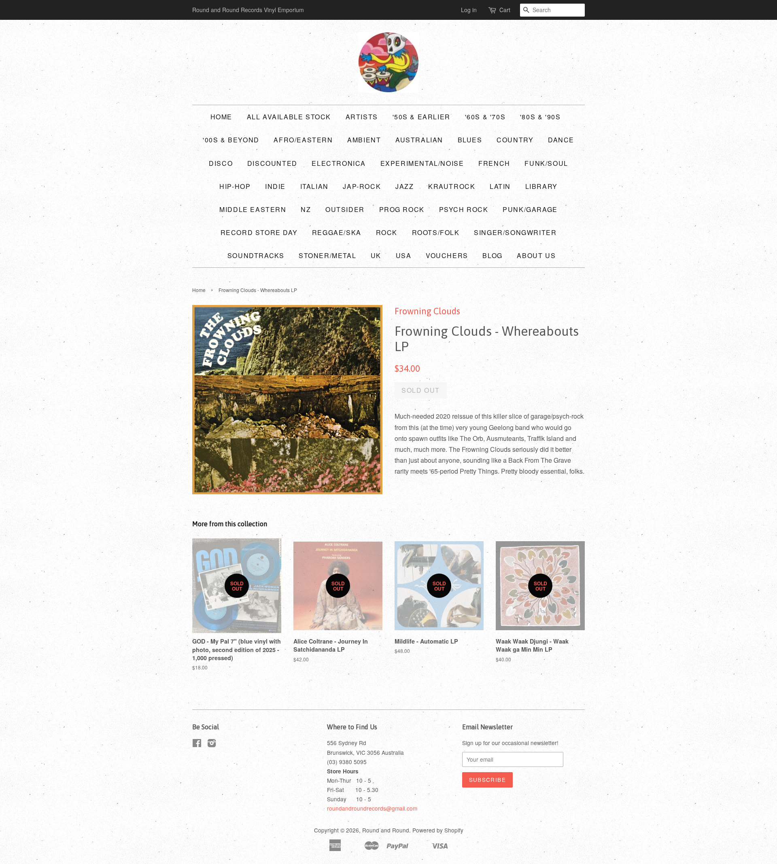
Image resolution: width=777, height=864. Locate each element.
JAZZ (404, 186)
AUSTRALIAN (419, 139)
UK (376, 255)
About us (536, 255)
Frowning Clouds (427, 311)
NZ (306, 209)
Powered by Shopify (437, 830)
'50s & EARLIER (421, 116)
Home (221, 116)
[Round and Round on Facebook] (197, 744)
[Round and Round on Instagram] (211, 744)
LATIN (500, 186)
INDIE (275, 186)
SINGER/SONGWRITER (515, 232)
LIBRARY (541, 186)
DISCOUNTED (272, 163)
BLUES (470, 139)
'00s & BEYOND (231, 139)
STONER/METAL (327, 255)
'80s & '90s (540, 116)
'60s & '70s (485, 116)
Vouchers (447, 255)
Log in (469, 10)
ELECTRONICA (339, 163)
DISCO (221, 163)
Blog (492, 255)
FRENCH (494, 163)
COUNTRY (515, 139)
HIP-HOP (235, 186)
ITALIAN (314, 186)
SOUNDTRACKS (255, 255)
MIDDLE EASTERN (252, 209)
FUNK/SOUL (546, 163)
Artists (362, 116)
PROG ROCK (402, 209)
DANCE (561, 139)
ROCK (386, 232)
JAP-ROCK (362, 186)
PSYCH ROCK (463, 209)
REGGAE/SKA (336, 232)
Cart (504, 10)
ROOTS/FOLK (436, 232)
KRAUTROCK (451, 186)
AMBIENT (364, 139)
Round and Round (385, 830)
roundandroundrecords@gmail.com (372, 808)
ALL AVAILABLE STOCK (289, 116)
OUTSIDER (345, 209)
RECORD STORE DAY (259, 232)
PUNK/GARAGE (530, 209)
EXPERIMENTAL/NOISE (422, 163)
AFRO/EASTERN (303, 139)
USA (404, 255)
